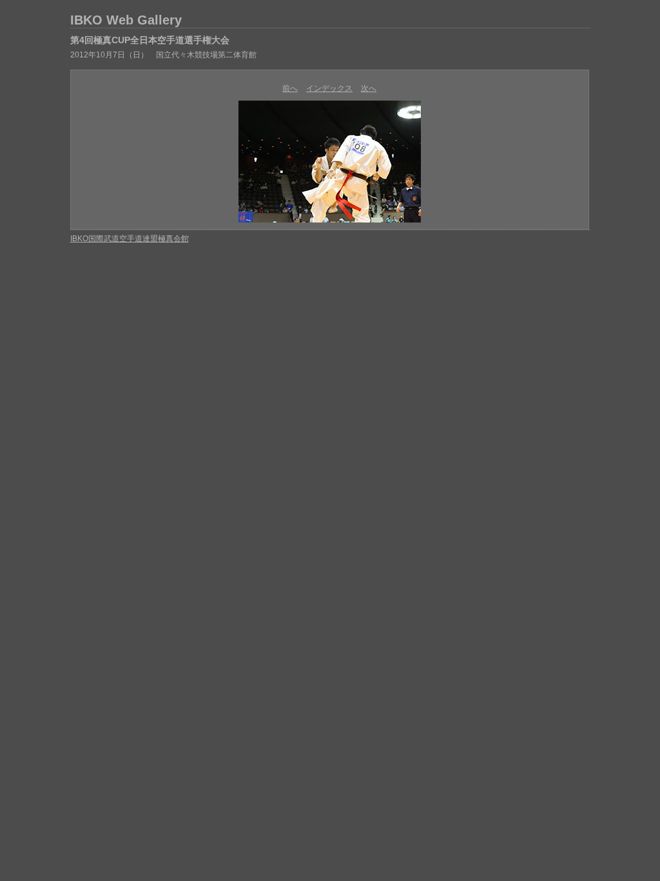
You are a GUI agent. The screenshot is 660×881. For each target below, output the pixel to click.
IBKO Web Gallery (126, 20)
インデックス (329, 88)
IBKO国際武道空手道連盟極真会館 (129, 238)
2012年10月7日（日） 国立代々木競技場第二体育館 (163, 54)
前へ (290, 88)
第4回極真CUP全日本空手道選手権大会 (149, 40)
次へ (368, 88)
